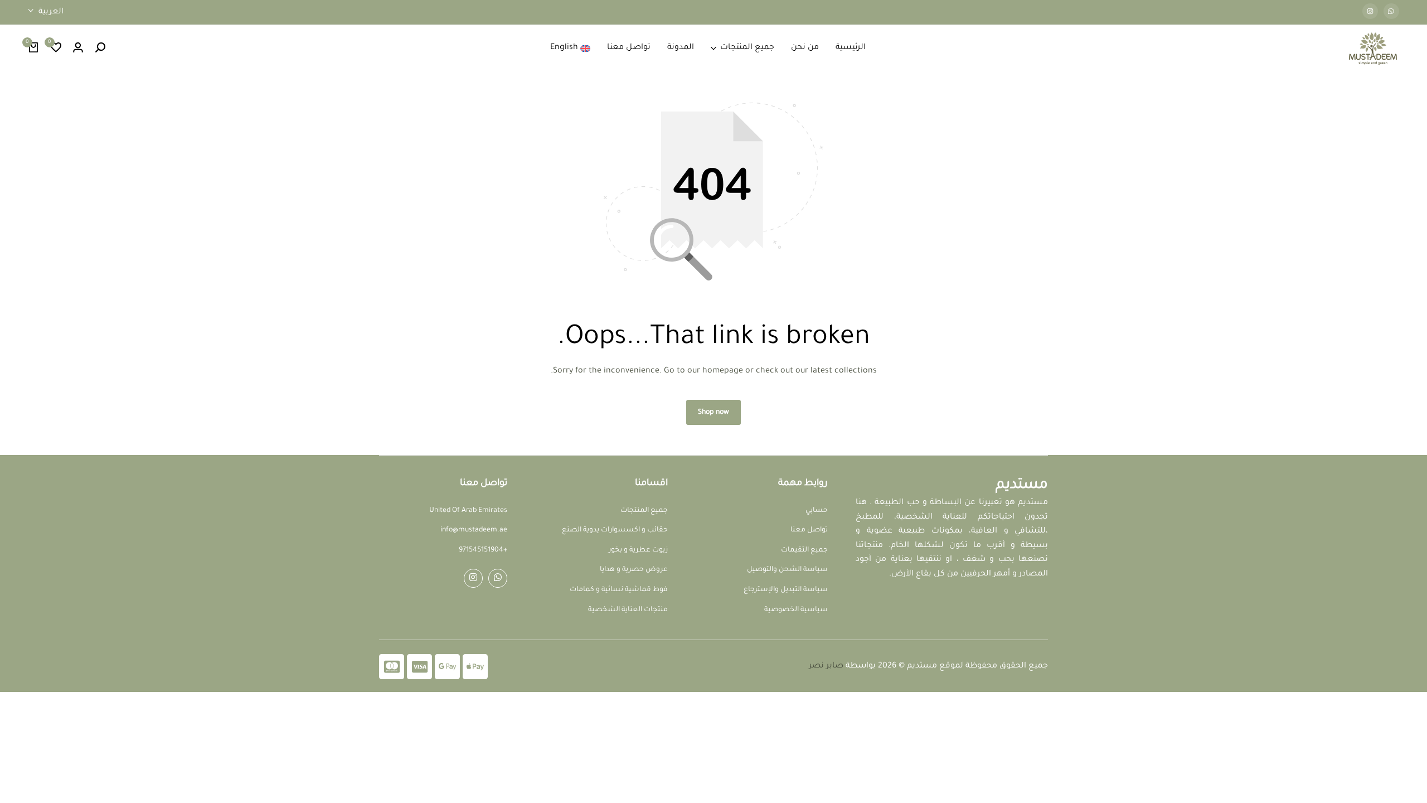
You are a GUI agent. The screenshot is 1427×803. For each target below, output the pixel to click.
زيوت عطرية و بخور (638, 550)
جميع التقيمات (804, 550)
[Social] (497, 578)
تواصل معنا (629, 47)
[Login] (78, 48)
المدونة (680, 47)
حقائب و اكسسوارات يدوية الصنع (615, 530)
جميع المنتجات (747, 47)
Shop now (713, 413)
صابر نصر (826, 666)
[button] (56, 48)
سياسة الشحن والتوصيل (787, 570)
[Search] (100, 48)
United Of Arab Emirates (468, 511)
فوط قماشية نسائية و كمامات (619, 590)
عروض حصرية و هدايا (634, 570)
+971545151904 (483, 550)
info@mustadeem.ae (473, 530)
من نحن (805, 47)
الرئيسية (851, 47)
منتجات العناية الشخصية (628, 610)
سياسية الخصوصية (796, 610)
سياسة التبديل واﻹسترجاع (786, 590)
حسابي (816, 511)
